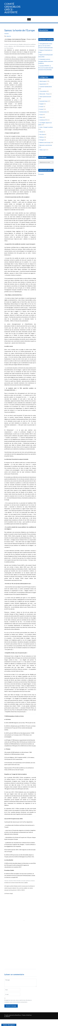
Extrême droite (43, 112)
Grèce (40, 117)
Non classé (42, 134)
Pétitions (41, 137)
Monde (41, 131)
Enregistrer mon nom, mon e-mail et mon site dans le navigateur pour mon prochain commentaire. (18, 1001)
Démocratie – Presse (44, 93)
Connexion (41, 174)
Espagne (41, 103)
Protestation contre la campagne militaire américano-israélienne (45, 61)
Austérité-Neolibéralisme (45, 86)
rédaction (8, 36)
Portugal (41, 139)
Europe (41, 106)
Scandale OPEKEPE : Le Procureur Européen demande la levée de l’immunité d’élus (45, 67)
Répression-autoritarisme (45, 145)
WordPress (18, 1015)
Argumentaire (42, 84)
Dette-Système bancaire (45, 96)
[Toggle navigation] (29, 19)
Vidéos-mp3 (42, 149)
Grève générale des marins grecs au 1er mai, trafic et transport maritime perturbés (45, 45)
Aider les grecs (42, 81)
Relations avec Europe (44, 142)
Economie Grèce (43, 101)
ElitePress (29, 1015)
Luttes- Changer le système (46, 127)
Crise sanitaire (42, 91)
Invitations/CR (43, 120)
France (41, 114)
